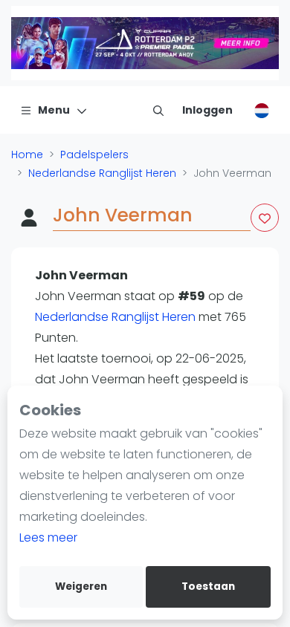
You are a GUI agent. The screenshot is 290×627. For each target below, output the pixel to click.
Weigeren (81, 586)
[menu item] (158, 110)
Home (27, 154)
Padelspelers (94, 154)
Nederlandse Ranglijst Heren (102, 173)
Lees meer (48, 537)
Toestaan (208, 586)
